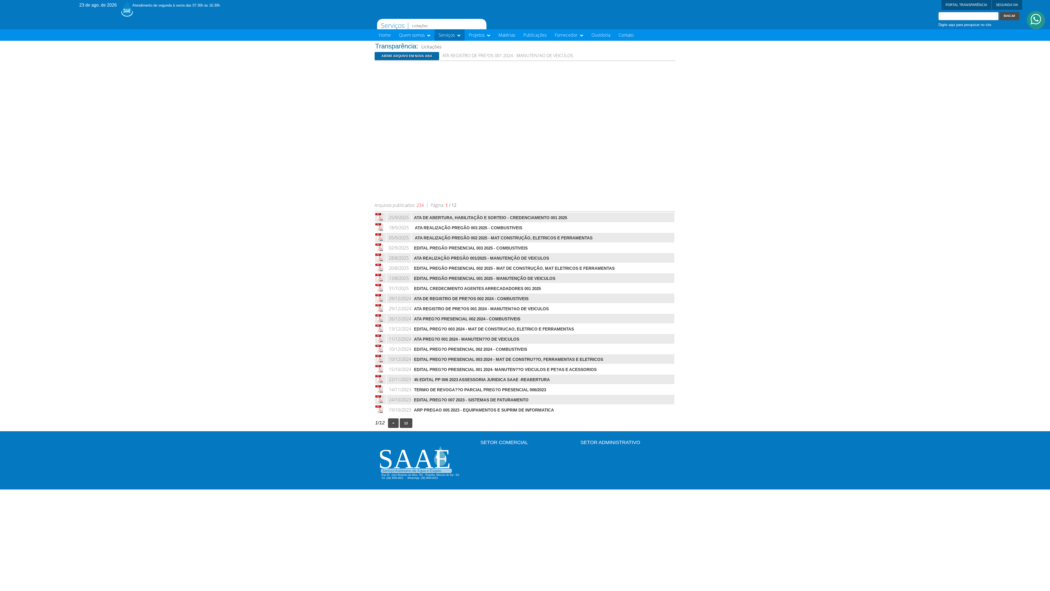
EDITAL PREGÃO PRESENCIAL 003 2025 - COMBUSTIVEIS (471, 248)
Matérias (506, 35)
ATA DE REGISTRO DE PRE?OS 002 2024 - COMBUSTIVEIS (471, 299)
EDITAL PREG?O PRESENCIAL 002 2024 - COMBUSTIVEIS (470, 349)
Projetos (477, 35)
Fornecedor (567, 35)
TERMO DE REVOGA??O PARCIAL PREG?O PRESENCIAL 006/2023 (480, 390)
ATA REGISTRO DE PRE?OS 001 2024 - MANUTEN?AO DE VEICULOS (481, 309)
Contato (626, 35)
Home (385, 35)
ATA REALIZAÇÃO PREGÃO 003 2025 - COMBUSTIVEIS (468, 228)
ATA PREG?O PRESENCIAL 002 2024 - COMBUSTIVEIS (467, 319)
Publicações (535, 35)
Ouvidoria (600, 35)
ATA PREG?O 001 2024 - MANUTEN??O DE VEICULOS (466, 339)
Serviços (447, 35)
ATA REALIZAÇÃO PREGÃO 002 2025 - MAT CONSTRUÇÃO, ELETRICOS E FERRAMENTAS (503, 238)
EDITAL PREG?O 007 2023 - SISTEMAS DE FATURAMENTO (471, 400)
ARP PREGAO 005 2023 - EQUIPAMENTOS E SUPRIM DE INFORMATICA (484, 410)
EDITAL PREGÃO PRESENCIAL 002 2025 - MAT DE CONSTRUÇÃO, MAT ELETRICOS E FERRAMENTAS (514, 268)
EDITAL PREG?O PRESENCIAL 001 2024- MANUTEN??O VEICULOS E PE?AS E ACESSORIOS (505, 369)
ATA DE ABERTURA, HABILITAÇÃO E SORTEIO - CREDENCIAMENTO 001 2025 (490, 218)
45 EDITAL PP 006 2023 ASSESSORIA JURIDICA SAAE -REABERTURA (482, 380)
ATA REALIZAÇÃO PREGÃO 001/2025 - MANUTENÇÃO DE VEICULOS (481, 258)
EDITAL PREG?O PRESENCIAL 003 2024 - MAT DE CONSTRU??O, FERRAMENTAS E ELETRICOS (508, 359)
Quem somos (412, 35)
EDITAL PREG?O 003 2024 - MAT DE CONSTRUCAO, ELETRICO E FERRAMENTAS (494, 329)
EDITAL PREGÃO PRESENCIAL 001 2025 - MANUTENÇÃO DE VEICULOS (484, 278)
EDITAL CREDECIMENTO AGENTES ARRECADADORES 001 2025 (477, 288)
